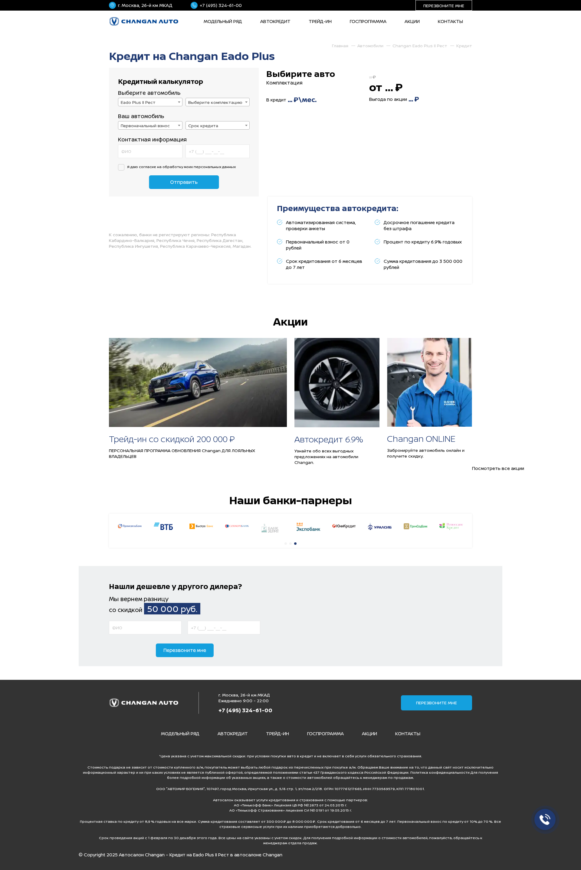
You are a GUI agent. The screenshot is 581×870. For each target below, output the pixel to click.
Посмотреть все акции (498, 468)
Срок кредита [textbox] (203, 125)
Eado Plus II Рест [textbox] (138, 102)
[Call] (543, 817)
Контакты (450, 21)
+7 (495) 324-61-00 (221, 5)
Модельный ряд (223, 21)
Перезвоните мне (443, 5)
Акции (412, 21)
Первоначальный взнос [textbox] (145, 125)
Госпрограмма (368, 21)
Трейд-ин (320, 21)
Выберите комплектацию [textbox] (215, 102)
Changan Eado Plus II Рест (419, 45)
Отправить (184, 182)
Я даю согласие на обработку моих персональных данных (181, 166)
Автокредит (275, 21)
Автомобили (370, 45)
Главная (340, 45)
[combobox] (150, 102)
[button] (285, 543)
